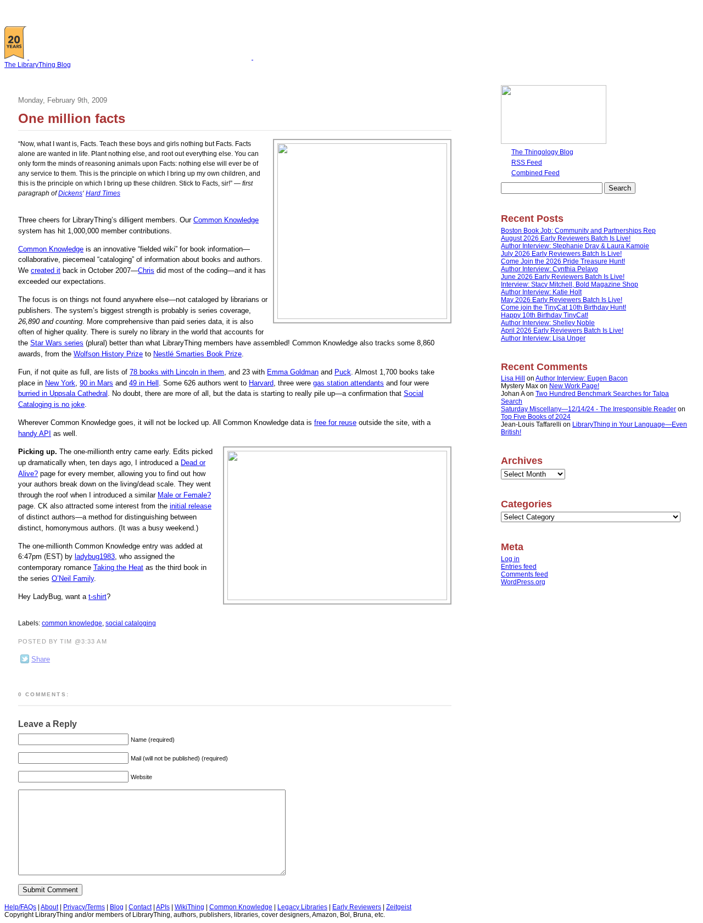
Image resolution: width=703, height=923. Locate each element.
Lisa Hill (513, 378)
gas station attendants (348, 383)
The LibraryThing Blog (37, 65)
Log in (510, 559)
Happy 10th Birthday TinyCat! (544, 315)
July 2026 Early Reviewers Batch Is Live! (561, 254)
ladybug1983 (95, 556)
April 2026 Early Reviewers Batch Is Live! (562, 330)
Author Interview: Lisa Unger (543, 338)
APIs (163, 907)
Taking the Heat (118, 567)
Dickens (70, 193)
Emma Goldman (293, 372)
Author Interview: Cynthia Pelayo (549, 269)
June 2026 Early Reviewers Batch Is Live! (562, 277)
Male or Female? (184, 495)
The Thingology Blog (542, 152)
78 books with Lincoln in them (177, 372)
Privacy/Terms (84, 907)
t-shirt (97, 596)
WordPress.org (523, 582)
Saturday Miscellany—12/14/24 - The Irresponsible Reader (588, 409)
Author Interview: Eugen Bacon (581, 378)
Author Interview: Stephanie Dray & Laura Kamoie (575, 246)
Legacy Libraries (302, 907)
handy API (34, 433)
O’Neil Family (73, 578)
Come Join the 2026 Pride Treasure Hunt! (563, 261)
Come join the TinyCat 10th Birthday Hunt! (563, 307)
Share (40, 659)
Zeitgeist (398, 907)
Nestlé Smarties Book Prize (197, 354)
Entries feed (519, 566)
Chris (146, 270)
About (49, 907)
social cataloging (130, 623)
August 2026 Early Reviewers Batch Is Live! (566, 238)
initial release (190, 506)
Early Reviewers (356, 907)
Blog (117, 907)
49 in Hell (144, 383)
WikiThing (189, 907)
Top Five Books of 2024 (536, 417)
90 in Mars (96, 383)
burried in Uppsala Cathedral (63, 393)
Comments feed (524, 574)
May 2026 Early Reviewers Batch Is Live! (561, 300)
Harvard (261, 383)
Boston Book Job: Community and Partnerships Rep (578, 230)
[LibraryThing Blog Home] (142, 57)
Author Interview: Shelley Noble (548, 323)
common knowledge (72, 623)
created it (45, 270)
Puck (342, 372)
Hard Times (103, 193)
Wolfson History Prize (108, 354)
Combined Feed (535, 173)
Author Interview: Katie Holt (541, 292)
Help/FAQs (20, 907)
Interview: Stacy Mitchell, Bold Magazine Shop (569, 284)
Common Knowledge (226, 220)
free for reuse (335, 422)
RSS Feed (526, 162)
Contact (140, 907)
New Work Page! (574, 386)
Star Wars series (56, 343)
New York (60, 383)
